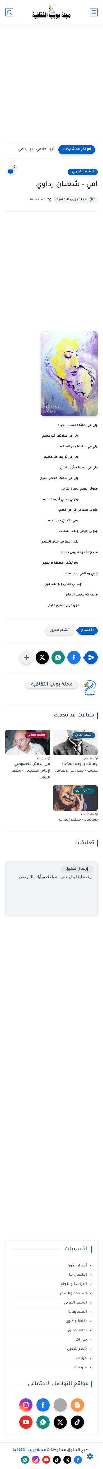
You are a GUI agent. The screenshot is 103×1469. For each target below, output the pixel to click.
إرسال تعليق (77, 869)
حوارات (82, 1340)
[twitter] (60, 1422)
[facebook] (43, 1405)
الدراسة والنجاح (74, 1284)
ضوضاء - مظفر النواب (78, 820)
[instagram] (25, 1405)
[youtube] (25, 1422)
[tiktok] (77, 1422)
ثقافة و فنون (76, 1321)
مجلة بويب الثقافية (72, 199)
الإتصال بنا (78, 1275)
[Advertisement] (51, 86)
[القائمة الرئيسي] (94, 12)
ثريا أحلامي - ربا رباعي (36, 149)
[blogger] (77, 1405)
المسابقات (78, 1312)
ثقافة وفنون (77, 1331)
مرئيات (82, 1358)
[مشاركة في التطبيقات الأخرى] (26, 657)
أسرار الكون (77, 1266)
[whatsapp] (43, 1422)
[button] (74, 657)
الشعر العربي (83, 172)
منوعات (81, 1368)
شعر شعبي (77, 1349)
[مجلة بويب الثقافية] (51, 12)
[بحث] (9, 12)
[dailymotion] (60, 1405)
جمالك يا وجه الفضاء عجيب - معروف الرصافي (76, 767)
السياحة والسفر (74, 1294)
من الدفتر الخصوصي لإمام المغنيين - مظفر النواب (30, 771)
